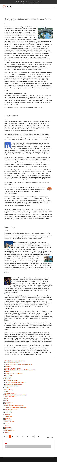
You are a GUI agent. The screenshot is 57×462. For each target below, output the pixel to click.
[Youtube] (23, 1)
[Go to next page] (35, 436)
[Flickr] (38, 1)
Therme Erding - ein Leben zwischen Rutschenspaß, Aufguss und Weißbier (27, 20)
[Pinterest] (21, 1)
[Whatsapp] (36, 1)
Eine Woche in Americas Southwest (15, 361)
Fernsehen (8, 420)
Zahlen (7, 388)
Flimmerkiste (9, 402)
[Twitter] (18, 1)
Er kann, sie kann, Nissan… (12, 363)
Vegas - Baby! (9, 227)
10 (33, 436)
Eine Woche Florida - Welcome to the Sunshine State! (20, 370)
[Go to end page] (38, 436)
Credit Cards (8, 375)
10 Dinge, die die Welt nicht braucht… (15, 382)
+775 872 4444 (27, 3)
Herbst (7, 371)
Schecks (7, 418)
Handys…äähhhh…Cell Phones (13, 373)
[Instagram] (31, 1)
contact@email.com (36, 3)
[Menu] (53, 6)
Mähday (7, 404)
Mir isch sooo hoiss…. (11, 397)
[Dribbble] (28, 1)
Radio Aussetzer (9, 422)
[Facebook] (16, 1)
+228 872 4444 (19, 3)
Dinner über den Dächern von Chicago (16, 395)
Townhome (8, 411)
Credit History (9, 389)
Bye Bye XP (8, 377)
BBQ (6, 400)
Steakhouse (8, 416)
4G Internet (8, 413)
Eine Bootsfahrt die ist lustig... (13, 384)
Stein (6, 391)
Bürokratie (8, 427)
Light (6, 398)
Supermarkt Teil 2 (10, 430)
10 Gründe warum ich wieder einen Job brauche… (19, 364)
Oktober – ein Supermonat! (13, 368)
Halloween (8, 366)
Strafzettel (8, 379)
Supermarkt (8, 429)
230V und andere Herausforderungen (15, 407)
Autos (7, 425)
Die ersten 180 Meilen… (11, 380)
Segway (7, 414)
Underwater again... (10, 393)
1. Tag (7, 423)
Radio (6, 432)
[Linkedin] (26, 1)
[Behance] (33, 1)
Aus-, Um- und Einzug (11, 409)
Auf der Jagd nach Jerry (11, 386)
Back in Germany (11, 116)
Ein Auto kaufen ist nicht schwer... (14, 405)
